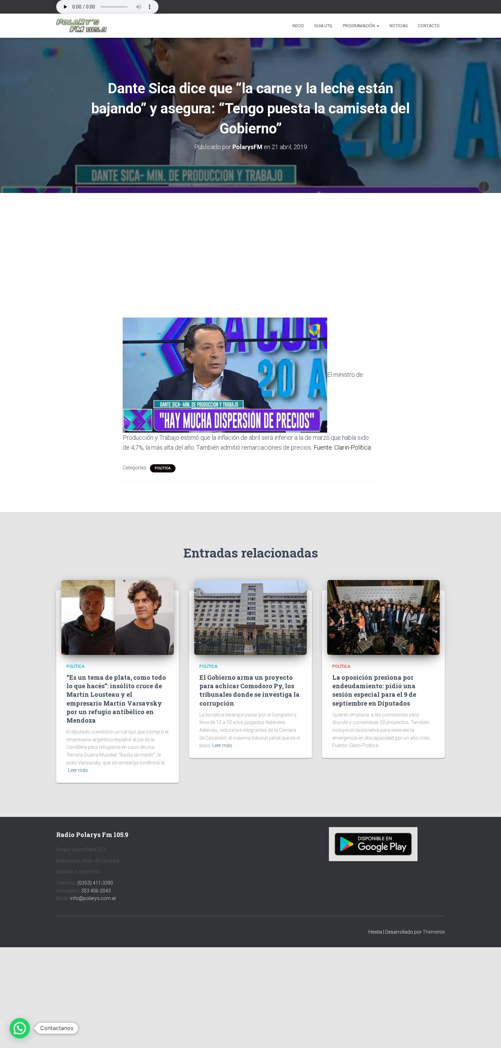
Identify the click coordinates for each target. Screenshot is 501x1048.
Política (163, 468)
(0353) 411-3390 (95, 883)
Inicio (298, 25)
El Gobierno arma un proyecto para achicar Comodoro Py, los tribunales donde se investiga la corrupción (249, 690)
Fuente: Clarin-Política (342, 447)
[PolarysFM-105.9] (81, 25)
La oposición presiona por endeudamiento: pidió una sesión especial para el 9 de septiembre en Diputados (374, 690)
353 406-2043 (96, 890)
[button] (377, 25)
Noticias (399, 25)
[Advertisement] (250, 243)
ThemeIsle (434, 932)
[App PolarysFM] (373, 844)
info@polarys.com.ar (93, 898)
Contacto (429, 25)
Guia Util (323, 25)
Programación (359, 25)
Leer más (78, 770)
